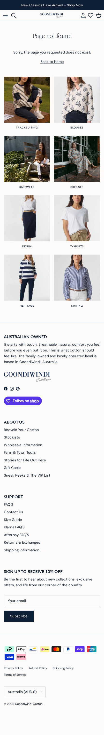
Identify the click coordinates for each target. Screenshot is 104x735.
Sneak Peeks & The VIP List (27, 475)
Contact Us (13, 512)
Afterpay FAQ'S (16, 535)
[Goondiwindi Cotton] (52, 15)
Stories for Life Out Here (25, 460)
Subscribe (19, 616)
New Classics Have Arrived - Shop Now (52, 5)
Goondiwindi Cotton (29, 704)
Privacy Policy (13, 668)
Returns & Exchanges (22, 542)
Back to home (52, 61)
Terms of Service (15, 675)
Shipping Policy (63, 668)
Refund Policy (38, 668)
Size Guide (13, 519)
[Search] (16, 15)
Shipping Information (21, 550)
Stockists (12, 437)
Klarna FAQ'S (14, 527)
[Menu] (5, 15)
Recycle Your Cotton (21, 429)
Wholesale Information (23, 445)
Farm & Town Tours (20, 452)
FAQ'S (8, 504)
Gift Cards (12, 467)
